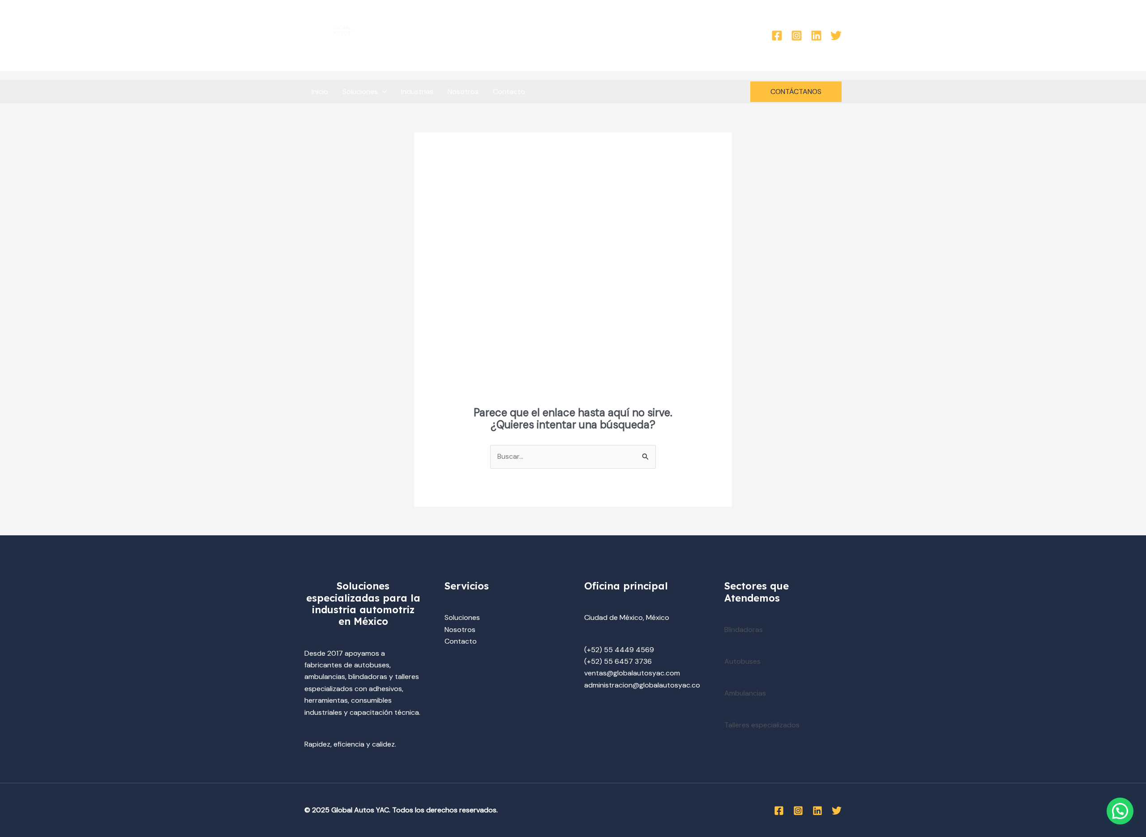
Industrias (417, 91)
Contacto (509, 91)
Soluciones (360, 91)
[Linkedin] (816, 35)
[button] (382, 91)
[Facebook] (777, 35)
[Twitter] (836, 35)
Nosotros (463, 91)
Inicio (320, 91)
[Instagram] (796, 35)
